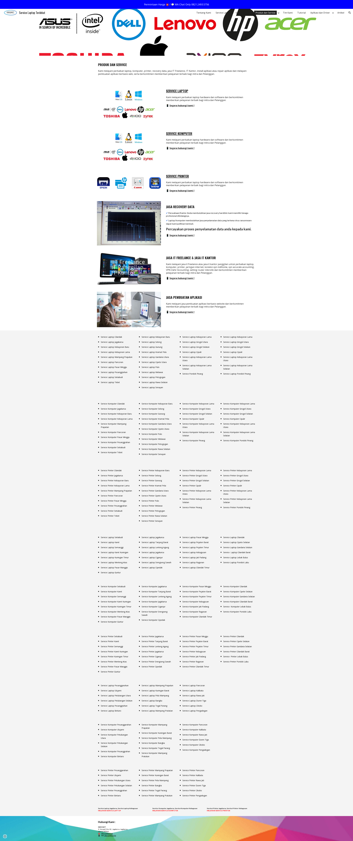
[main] (176, 63)
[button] (349, 12)
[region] (176, 4)
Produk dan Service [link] (265, 12)
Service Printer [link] (243, 12)
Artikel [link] (340, 12)
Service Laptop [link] (223, 12)
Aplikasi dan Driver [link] (320, 12)
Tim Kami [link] (288, 12)
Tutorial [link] (301, 12)
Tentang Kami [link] (203, 12)
